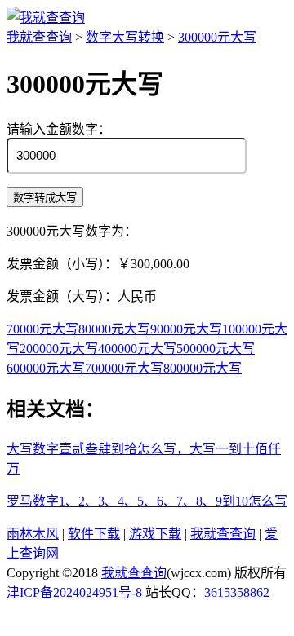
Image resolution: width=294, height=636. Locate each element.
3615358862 (237, 592)
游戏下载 (155, 534)
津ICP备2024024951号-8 (74, 592)
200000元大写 (59, 349)
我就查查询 (39, 37)
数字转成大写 (45, 198)
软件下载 (94, 534)
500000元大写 (215, 349)
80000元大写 (114, 329)
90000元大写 (186, 329)
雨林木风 (33, 534)
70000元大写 (42, 329)
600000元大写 (46, 368)
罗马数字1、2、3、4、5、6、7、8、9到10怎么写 (147, 501)
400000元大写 (137, 349)
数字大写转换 (125, 37)
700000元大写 (124, 368)
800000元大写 (202, 368)
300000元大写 (217, 37)
